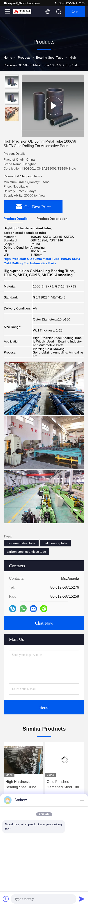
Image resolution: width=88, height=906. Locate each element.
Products (24, 57)
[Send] (81, 899)
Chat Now (44, 623)
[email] (33, 609)
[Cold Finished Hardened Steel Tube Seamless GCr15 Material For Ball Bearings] (64, 759)
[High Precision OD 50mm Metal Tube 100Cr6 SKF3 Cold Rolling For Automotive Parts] (53, 106)
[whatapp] (23, 608)
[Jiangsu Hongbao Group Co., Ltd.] (22, 11)
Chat (75, 11)
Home (8, 57)
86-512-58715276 (71, 3)
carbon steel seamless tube (26, 551)
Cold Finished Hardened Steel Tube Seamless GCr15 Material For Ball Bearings (64, 785)
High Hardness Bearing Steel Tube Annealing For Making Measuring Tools (23, 785)
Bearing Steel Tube (49, 57)
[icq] (44, 609)
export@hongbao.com (24, 3)
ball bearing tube (55, 543)
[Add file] (6, 899)
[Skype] (13, 609)
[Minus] (81, 800)
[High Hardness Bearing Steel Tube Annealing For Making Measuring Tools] (23, 759)
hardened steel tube (21, 543)
